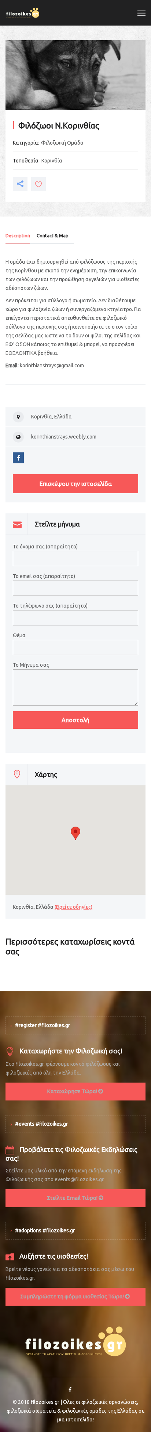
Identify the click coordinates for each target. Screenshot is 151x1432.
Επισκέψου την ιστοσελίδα (76, 483)
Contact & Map (53, 235)
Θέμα (19, 635)
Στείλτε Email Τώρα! (73, 1198)
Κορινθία (51, 161)
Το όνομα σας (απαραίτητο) (45, 547)
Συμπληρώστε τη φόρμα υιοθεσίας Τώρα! (72, 1296)
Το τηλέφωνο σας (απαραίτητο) (50, 606)
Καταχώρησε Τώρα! (72, 1091)
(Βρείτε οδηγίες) (73, 907)
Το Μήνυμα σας (31, 665)
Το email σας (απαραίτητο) (44, 576)
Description (17, 235)
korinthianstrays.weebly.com (63, 437)
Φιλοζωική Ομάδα (62, 143)
